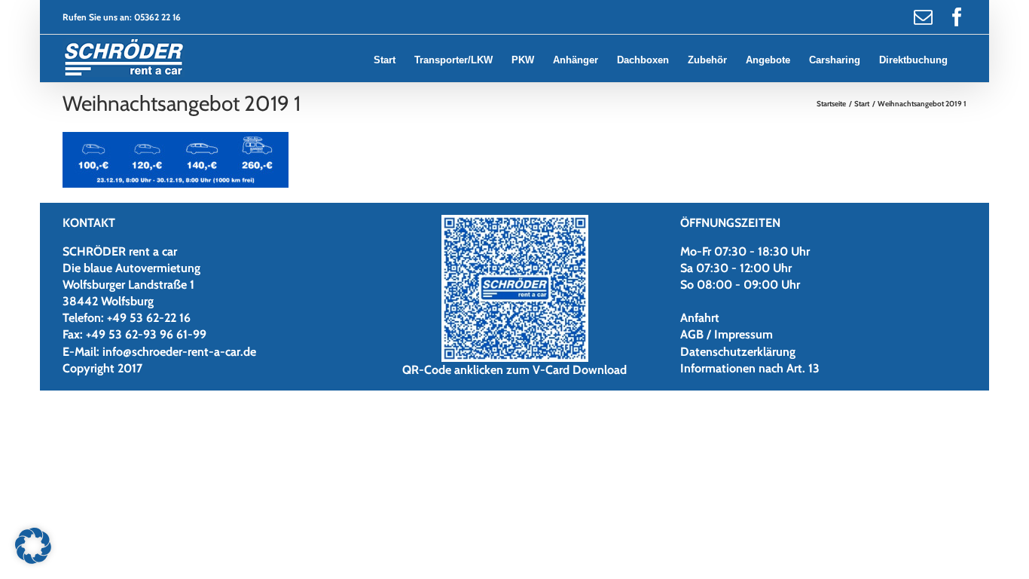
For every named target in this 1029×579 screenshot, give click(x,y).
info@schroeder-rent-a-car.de (179, 352)
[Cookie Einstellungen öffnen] (33, 560)
